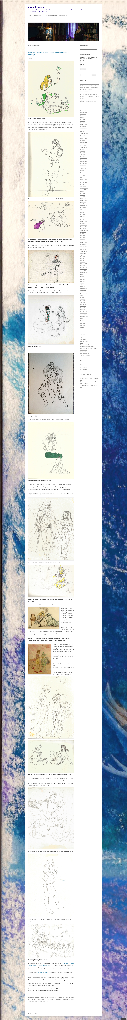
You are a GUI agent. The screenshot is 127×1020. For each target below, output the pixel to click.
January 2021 (83, 181)
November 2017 (83, 248)
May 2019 (82, 216)
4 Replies (30, 58)
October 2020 (83, 186)
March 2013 (82, 327)
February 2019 (83, 221)
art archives (71, 997)
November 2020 (83, 184)
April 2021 (82, 175)
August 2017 (83, 253)
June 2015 (82, 299)
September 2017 (84, 251)
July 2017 (82, 255)
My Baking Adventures (85, 351)
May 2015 (82, 300)
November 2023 (83, 130)
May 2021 (82, 174)
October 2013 (83, 314)
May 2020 (82, 195)
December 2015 (83, 288)
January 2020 (83, 202)
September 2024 (84, 115)
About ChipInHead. (38, 15)
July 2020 (82, 191)
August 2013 (83, 318)
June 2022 (82, 151)
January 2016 (83, 286)
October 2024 (83, 114)
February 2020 (83, 200)
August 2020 (83, 189)
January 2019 (83, 223)
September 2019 (84, 209)
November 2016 (83, 269)
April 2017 (82, 260)
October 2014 (83, 306)
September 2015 (84, 293)
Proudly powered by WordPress (34, 1013)
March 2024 (82, 122)
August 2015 (83, 295)
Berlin (81, 343)
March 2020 (82, 198)
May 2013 (82, 323)
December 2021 (83, 161)
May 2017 (82, 258)
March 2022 (82, 156)
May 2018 (82, 237)
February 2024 (83, 124)
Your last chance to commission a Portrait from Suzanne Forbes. (44, 19)
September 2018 (84, 230)
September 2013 (84, 316)
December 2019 (83, 203)
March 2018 (82, 240)
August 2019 (83, 211)
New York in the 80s (53, 997)
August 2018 (83, 232)
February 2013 (83, 329)
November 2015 (83, 290)
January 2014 (83, 309)
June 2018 (82, 235)
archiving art (65, 997)
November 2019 (83, 205)
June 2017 (82, 256)
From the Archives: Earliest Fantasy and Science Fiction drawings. (48, 53)
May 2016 (82, 279)
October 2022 (83, 145)
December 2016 (83, 267)
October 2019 (83, 207)
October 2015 (83, 292)
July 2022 (82, 149)
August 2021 (83, 168)
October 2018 (83, 228)
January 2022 (83, 159)
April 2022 (82, 154)
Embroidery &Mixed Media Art (87, 346)
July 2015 (82, 297)
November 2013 (83, 313)
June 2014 (82, 307)
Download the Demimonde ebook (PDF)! (89, 49)
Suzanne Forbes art (65, 999)
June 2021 (82, 172)
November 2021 (83, 163)
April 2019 (82, 218)
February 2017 (83, 263)
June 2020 (82, 193)
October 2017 (83, 249)
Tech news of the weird (85, 355)
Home (29, 15)
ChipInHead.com (36, 7)
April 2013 (82, 325)
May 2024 (82, 119)
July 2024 (82, 117)
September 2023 (84, 133)
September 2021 (84, 167)
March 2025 (82, 110)
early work (30, 999)
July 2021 (82, 170)
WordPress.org (83, 369)
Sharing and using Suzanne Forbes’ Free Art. (56, 15)
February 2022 (83, 158)
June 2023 (82, 135)
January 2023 (83, 140)
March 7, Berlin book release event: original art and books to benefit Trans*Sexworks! (89, 89)
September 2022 (84, 147)
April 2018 (82, 239)
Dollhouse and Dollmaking (86, 344)
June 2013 (82, 322)
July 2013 (82, 320)
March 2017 (82, 262)
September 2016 (84, 272)
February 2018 (83, 242)
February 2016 (83, 285)
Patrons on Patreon (45, 988)
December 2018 (83, 225)
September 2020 (84, 188)
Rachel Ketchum (41, 999)
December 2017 (83, 246)
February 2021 (83, 179)
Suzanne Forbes (57, 999)
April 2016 (82, 281)
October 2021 (83, 165)
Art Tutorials (83, 339)
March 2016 (82, 283)
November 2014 (83, 304)
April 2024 (82, 121)
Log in (81, 364)
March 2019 (82, 219)
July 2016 (82, 276)
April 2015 (82, 302)
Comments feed (83, 367)
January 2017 (83, 265)
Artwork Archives (44, 997)
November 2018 (83, 226)
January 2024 (83, 126)
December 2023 (83, 128)
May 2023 (82, 137)
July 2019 (82, 212)
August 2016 (83, 274)
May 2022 (82, 152)
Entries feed (83, 366)
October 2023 (83, 131)
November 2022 (83, 144)
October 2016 (83, 270)
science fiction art (50, 999)
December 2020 (83, 182)
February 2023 (83, 138)
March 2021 (82, 177)
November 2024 (83, 112)
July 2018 (82, 233)
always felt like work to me (42, 972)
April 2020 (82, 196)
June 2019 (82, 214)
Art (39, 997)
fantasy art (35, 999)
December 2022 (83, 142)
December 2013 (83, 311)
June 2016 (82, 277)
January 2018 (83, 244)
